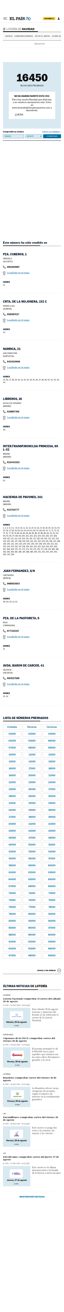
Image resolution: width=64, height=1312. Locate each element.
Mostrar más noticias (32, 1196)
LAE (4, 1114)
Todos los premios (51, 132)
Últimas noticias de (25, 986)
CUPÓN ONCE (8, 1035)
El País (5, 1005)
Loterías (6, 995)
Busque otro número (46, 970)
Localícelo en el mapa (18, 272)
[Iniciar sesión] (58, 18)
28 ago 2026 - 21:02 (20, 1045)
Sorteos (9, 36)
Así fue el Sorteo (42, 36)
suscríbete (49, 19)
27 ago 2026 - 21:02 (20, 1163)
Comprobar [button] (52, 136)
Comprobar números (23, 36)
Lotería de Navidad (19, 29)
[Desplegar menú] (5, 18)
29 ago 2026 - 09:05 (20, 1005)
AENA (53, 44)
